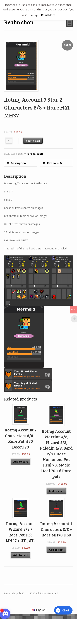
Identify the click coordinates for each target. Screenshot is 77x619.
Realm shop (18, 22)
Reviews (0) (54, 163)
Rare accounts (35, 153)
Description (18, 163)
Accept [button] (34, 15)
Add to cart (33, 141)
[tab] (20, 163)
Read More (48, 15)
